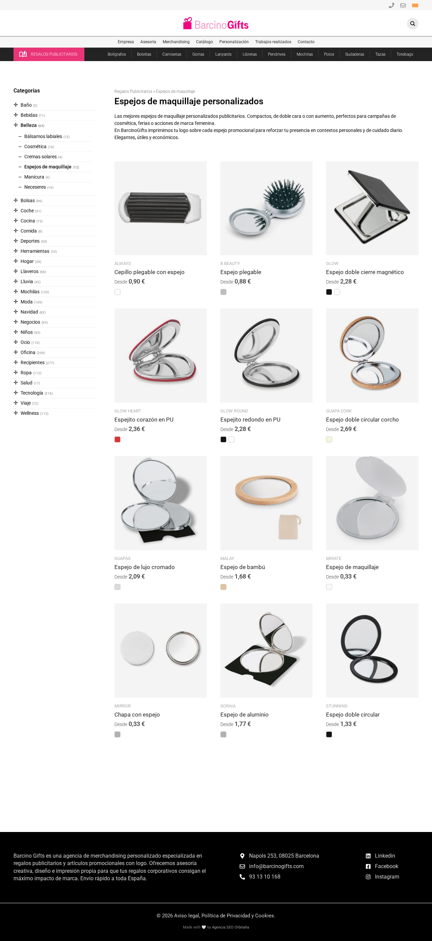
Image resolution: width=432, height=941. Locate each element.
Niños (27, 332)
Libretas (250, 54)
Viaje (26, 403)
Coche (27, 210)
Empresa (126, 41)
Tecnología (32, 393)
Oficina (28, 352)
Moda (27, 301)
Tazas (380, 54)
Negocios (30, 322)
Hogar (27, 261)
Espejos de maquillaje (48, 166)
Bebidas (29, 115)
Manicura (34, 177)
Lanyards (223, 54)
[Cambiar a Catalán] (415, 4)
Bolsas (28, 200)
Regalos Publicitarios (133, 91)
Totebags (405, 54)
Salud (26, 382)
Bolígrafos (117, 54)
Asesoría (148, 41)
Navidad (29, 312)
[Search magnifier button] (413, 24)
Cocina (28, 220)
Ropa (26, 372)
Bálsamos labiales (43, 136)
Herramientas (35, 251)
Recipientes (33, 362)
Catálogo (204, 41)
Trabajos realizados (273, 41)
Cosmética (35, 146)
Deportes (30, 241)
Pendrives (277, 54)
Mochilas (305, 54)
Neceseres (35, 187)
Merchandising (176, 41)
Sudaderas (354, 54)
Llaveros (29, 271)
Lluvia (27, 281)
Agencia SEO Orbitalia (230, 927)
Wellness (30, 413)
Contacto (306, 41)
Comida (29, 231)
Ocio (25, 342)
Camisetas (171, 54)
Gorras (198, 54)
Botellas (144, 54)
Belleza (29, 125)
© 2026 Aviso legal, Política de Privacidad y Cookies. (216, 916)
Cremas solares (40, 156)
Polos (329, 54)
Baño (26, 105)
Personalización (234, 41)
